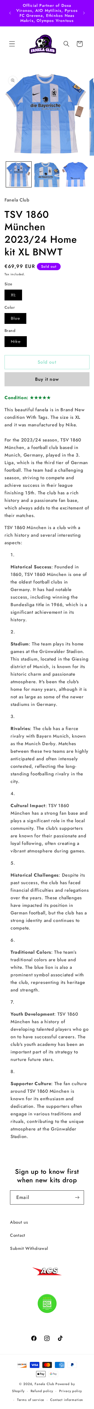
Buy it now (47, 379)
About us (19, 1222)
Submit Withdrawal (29, 1248)
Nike (19, 342)
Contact (17, 1235)
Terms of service (30, 1399)
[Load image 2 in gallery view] (47, 174)
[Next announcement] (83, 13)
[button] (12, 44)
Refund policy (42, 1391)
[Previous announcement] (10, 13)
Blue (18, 319)
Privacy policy (70, 1391)
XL (16, 296)
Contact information (66, 1399)
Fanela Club (44, 1384)
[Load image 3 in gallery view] (75, 174)
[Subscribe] (77, 1197)
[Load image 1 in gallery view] (18, 174)
